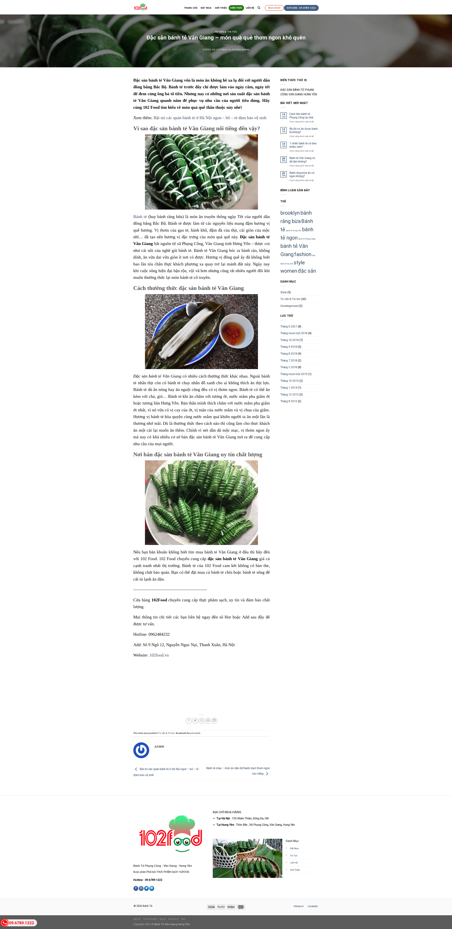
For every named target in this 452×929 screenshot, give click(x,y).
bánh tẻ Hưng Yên (293, 230)
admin (245, 49)
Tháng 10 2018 (289, 340)
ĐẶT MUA (206, 8)
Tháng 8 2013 (288, 401)
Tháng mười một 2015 (293, 374)
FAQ (183, 919)
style (299, 263)
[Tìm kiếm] (259, 7)
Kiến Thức (236, 8)
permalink (195, 733)
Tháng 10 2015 (289, 380)
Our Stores (150, 919)
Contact (173, 919)
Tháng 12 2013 (289, 394)
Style (283, 292)
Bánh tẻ (140, 216)
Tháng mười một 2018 (293, 333)
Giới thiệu (221, 8)
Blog (163, 919)
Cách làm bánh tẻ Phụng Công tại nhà (301, 115)
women (288, 271)
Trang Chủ (190, 8)
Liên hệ (250, 8)
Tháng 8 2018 (288, 353)
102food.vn (159, 655)
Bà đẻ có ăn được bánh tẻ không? (303, 130)
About (137, 919)
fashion (302, 254)
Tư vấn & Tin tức (226, 31)
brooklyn (290, 213)
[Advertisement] (201, 687)
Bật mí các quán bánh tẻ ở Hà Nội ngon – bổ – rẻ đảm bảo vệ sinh (210, 117)
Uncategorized (289, 306)
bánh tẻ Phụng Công (306, 239)
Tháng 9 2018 (288, 346)
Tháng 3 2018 (288, 367)
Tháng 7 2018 (288, 360)
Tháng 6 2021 (288, 326)
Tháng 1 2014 (288, 387)
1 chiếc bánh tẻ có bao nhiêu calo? (303, 145)
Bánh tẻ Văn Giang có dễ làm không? (302, 159)
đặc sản (307, 271)
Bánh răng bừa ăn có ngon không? (301, 174)
